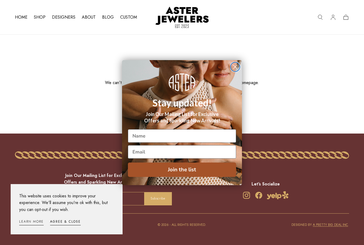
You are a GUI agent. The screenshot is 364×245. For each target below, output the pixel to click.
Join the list (182, 169)
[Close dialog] (235, 67)
